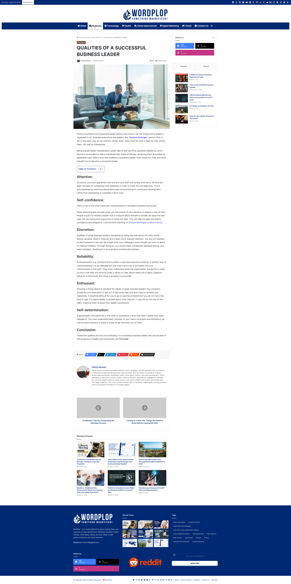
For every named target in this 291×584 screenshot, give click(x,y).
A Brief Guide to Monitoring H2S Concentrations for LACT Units (201, 97)
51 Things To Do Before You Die (202, 106)
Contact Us (202, 26)
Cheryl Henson (86, 61)
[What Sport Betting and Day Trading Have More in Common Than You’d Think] (130, 534)
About (177, 580)
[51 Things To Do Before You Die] (181, 109)
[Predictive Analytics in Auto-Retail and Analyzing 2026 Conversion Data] (121, 478)
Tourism (198, 538)
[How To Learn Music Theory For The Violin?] (181, 119)
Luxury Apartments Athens (181, 534)
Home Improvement (147, 26)
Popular (183, 66)
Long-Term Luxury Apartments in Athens (186, 530)
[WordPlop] (145, 15)
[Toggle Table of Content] (99, 169)
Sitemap (214, 580)
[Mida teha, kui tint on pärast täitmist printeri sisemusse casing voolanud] (130, 543)
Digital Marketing (170, 26)
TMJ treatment (211, 534)
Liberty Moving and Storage (182, 526)
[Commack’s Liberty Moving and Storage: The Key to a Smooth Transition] (90, 449)
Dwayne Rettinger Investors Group (145, 222)
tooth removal (177, 538)
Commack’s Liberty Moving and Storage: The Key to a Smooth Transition (89, 462)
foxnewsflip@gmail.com (90, 542)
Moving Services (198, 534)
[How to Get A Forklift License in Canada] (181, 88)
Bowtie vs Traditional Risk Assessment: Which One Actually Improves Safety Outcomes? (90, 490)
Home (83, 26)
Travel (188, 26)
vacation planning (198, 541)
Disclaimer (196, 580)
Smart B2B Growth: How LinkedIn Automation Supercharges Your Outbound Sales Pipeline (120, 462)
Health (127, 26)
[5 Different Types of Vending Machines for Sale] (181, 78)
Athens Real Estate (179, 522)
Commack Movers (194, 522)
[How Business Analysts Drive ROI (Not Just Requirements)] (152, 478)
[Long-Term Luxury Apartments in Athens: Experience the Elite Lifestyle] (145, 524)
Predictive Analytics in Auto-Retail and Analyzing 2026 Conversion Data (121, 490)
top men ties (189, 538)
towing (206, 538)
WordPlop (108, 580)
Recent (206, 66)
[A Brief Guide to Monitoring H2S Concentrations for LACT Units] (181, 98)
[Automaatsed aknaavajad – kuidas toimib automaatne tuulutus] (145, 543)
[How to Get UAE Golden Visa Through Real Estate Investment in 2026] (152, 449)
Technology (113, 26)
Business (96, 26)
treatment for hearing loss (181, 541)
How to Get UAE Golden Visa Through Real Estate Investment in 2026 (152, 462)
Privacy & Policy (186, 580)
